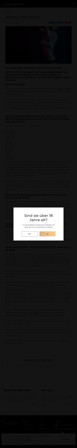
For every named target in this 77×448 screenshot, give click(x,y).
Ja (47, 234)
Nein (29, 234)
